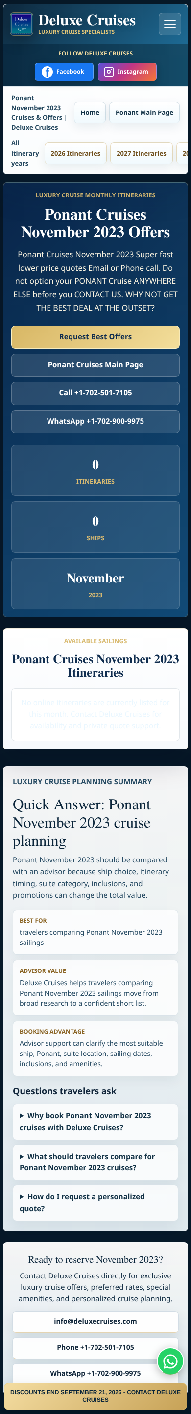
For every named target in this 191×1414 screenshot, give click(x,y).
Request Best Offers (95, 337)
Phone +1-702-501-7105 (95, 1347)
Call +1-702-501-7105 (95, 393)
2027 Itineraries (142, 153)
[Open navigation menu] (170, 24)
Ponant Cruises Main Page (95, 365)
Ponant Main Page (144, 112)
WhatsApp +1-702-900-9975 (95, 421)
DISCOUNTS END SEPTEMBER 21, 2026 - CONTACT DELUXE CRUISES (95, 1396)
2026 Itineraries (76, 153)
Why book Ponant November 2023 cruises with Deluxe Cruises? (85, 1121)
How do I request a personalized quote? (82, 1202)
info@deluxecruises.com (95, 1321)
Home (89, 112)
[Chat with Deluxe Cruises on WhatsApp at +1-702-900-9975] (170, 1361)
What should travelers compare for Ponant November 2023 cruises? (87, 1162)
